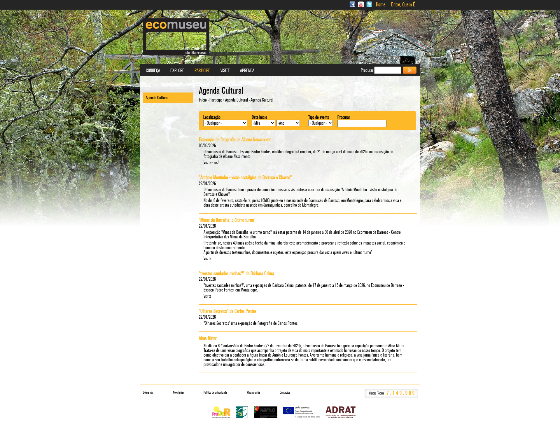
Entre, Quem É (403, 4)
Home (381, 4)
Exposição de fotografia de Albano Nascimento (235, 139)
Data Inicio (259, 117)
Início (203, 100)
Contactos (285, 392)
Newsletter (178, 392)
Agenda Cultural (236, 100)
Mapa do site (253, 392)
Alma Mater (208, 338)
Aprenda (247, 71)
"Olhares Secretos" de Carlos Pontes (227, 311)
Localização (211, 117)
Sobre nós (148, 392)
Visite (225, 71)
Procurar (343, 117)
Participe (216, 100)
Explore (177, 71)
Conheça (153, 71)
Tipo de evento (318, 117)
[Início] (176, 36)
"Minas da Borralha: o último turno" (227, 220)
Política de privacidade (215, 392)
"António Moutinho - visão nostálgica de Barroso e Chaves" (245, 177)
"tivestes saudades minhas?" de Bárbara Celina (236, 273)
